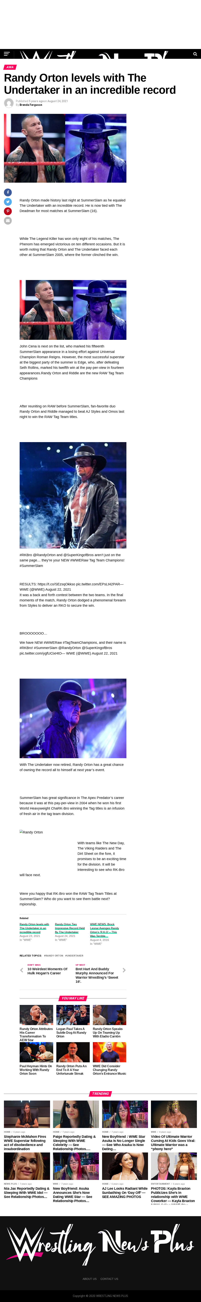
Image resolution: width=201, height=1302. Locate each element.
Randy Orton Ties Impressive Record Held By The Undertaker (70, 928)
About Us (90, 1278)
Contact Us (109, 1278)
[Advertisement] (100, 24)
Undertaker (75, 956)
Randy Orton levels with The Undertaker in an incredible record (34, 928)
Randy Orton (54, 956)
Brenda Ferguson (31, 104)
